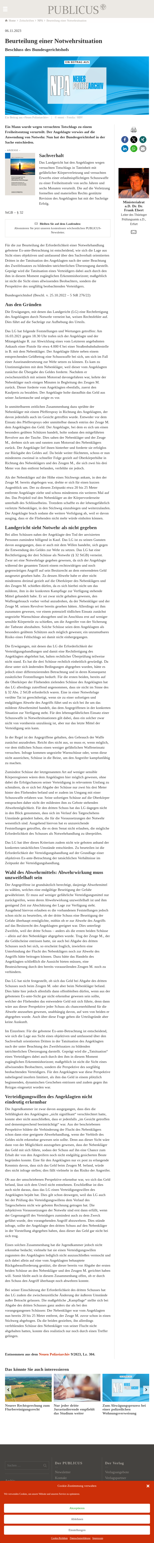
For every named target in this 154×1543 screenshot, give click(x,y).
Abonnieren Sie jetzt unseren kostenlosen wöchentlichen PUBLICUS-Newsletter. (57, 228)
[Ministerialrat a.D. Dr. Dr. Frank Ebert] (134, 183)
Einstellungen (77, 1530)
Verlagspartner (115, 1478)
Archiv (10, 1481)
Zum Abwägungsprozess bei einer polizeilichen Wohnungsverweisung (124, 1409)
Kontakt (61, 1478)
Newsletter (63, 1472)
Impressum (97, 1538)
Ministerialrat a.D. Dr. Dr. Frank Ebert (134, 206)
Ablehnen (77, 1519)
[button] (148, 1486)
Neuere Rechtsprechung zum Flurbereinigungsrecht (27, 1407)
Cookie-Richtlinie (59, 1538)
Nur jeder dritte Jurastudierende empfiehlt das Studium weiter (74, 1409)
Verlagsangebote (117, 1472)
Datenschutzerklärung (80, 1538)
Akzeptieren (77, 1508)
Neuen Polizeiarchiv (54, 1354)
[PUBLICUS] (77, 9)
